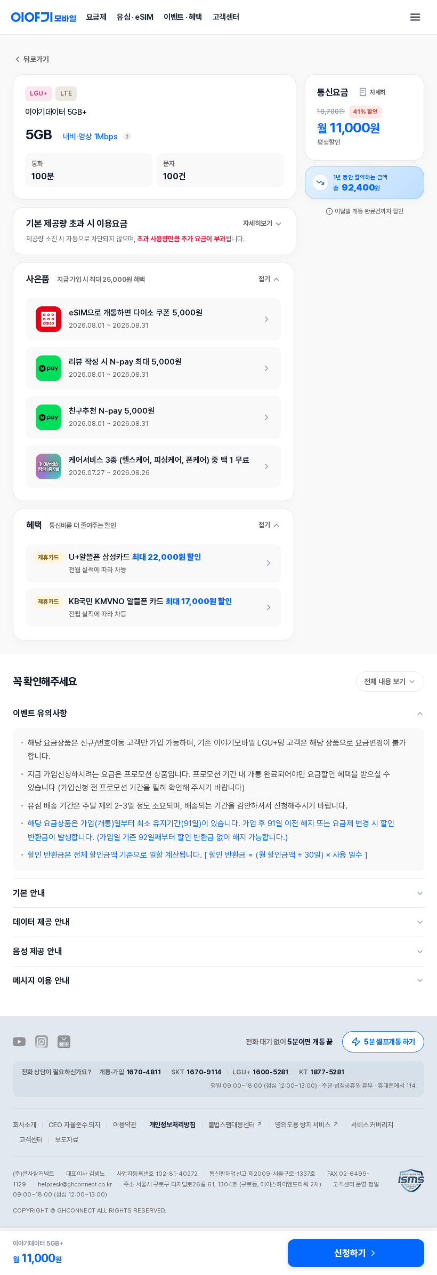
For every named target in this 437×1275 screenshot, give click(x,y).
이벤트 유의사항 (40, 713)
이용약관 (124, 1125)
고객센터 (226, 17)
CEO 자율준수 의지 (74, 1125)
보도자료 (66, 1140)
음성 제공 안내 (37, 951)
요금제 (96, 17)
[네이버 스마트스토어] (64, 1041)
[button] (372, 92)
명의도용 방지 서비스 (306, 1125)
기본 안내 (29, 893)
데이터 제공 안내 (41, 922)
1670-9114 (204, 1072)
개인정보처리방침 (172, 1125)
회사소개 (24, 1125)
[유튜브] (19, 1041)
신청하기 (350, 1253)
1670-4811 (143, 1072)
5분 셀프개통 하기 (389, 1042)
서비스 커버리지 (372, 1125)
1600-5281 (270, 1072)
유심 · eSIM (135, 17)
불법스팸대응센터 (235, 1125)
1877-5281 (327, 1072)
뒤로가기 (36, 59)
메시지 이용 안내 (41, 981)
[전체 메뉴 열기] (415, 17)
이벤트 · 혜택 (182, 17)
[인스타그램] (41, 1041)
